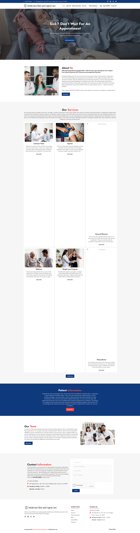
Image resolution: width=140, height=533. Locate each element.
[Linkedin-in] (116, 1)
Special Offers (106, 6)
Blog (101, 6)
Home (63, 6)
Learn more (39, 153)
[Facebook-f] (107, 1)
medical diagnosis (75, 81)
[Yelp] (113, 1)
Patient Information (76, 6)
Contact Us (114, 6)
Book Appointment (69, 33)
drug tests (65, 81)
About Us (68, 6)
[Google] (110, 1)
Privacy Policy (112, 529)
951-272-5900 (75, 90)
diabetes (78, 117)
